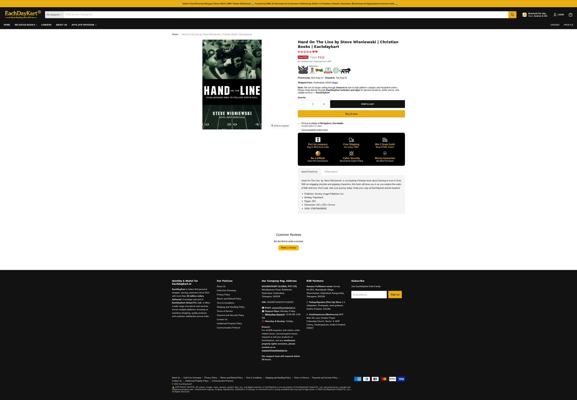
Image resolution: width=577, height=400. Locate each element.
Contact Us (222, 319)
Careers (46, 25)
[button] (305, 51)
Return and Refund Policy (229, 298)
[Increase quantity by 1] (324, 104)
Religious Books (25, 25)
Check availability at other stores (314, 130)
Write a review (288, 247)
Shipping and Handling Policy (230, 307)
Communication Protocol (228, 327)
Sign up (395, 294)
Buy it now (351, 113)
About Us (61, 25)
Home (7, 25)
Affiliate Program (83, 25)
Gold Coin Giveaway (226, 290)
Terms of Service (225, 311)
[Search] (512, 14)
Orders (554, 25)
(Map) (335, 82)
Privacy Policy (223, 294)
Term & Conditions (225, 303)
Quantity (302, 97)
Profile (568, 25)
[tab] (309, 171)
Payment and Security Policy (230, 315)
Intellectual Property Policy (229, 323)
